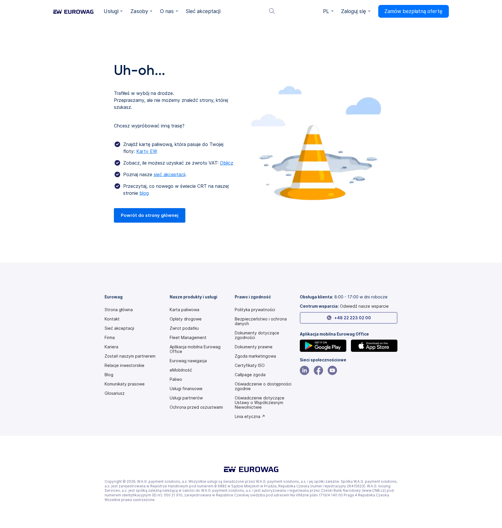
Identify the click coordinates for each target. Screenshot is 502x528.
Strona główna (119, 309)
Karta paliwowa (184, 309)
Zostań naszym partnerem (130, 356)
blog (144, 193)
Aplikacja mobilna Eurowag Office (195, 349)
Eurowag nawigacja (188, 360)
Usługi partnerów (186, 398)
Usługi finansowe (186, 388)
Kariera (111, 347)
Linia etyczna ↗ (250, 416)
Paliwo (176, 379)
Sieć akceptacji (119, 328)
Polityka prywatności (255, 309)
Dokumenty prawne (253, 347)
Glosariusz (115, 393)
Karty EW (146, 151)
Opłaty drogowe (186, 319)
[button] (113, 11)
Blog (109, 374)
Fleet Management (188, 337)
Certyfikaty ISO (250, 365)
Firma (110, 337)
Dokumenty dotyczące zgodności (257, 335)
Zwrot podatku (184, 328)
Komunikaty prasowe (125, 384)
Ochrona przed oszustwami (196, 407)
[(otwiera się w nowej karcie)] (323, 346)
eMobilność (181, 370)
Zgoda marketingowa (255, 356)
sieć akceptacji (169, 174)
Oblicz (226, 163)
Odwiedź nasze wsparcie (364, 306)
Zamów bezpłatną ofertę (413, 11)
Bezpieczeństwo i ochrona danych (261, 321)
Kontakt (112, 319)
